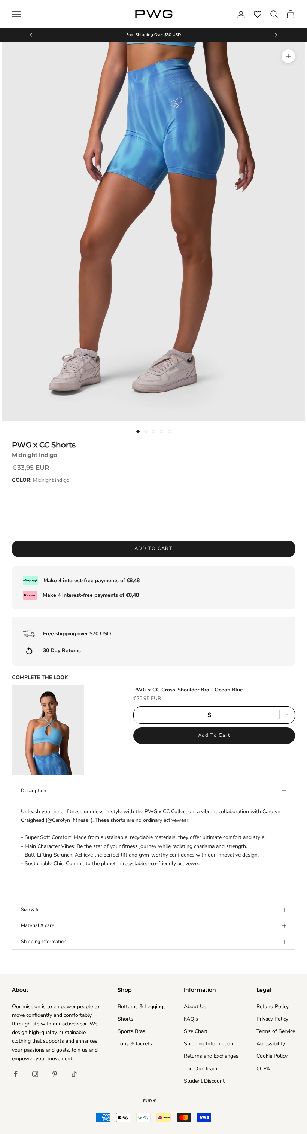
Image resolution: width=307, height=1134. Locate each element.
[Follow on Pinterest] (54, 1074)
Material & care (37, 925)
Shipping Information (43, 941)
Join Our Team (200, 1068)
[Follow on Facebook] (15, 1074)
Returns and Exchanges (211, 1055)
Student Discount (204, 1081)
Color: (40, 480)
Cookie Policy (272, 1055)
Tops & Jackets (135, 1043)
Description (33, 790)
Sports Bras (131, 1031)
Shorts (125, 1018)
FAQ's (191, 1018)
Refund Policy (272, 1006)
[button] (153, 837)
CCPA (263, 1068)
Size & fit (30, 909)
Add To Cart (214, 735)
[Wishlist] (257, 14)
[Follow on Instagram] (35, 1074)
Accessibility (270, 1043)
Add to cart (153, 548)
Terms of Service (275, 1031)
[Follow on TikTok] (74, 1074)
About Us (195, 1006)
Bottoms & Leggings (142, 1006)
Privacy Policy (272, 1018)
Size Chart (195, 1031)
